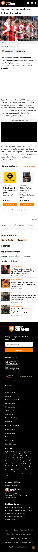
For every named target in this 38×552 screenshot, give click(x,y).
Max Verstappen (10, 392)
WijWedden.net (20, 513)
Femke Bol (8, 396)
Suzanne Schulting (11, 418)
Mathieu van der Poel (12, 400)
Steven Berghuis (8, 240)
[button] (35, 3)
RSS (19, 538)
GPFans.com (18, 510)
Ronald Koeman (10, 429)
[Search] (28, 3)
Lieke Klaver (9, 421)
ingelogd (11, 256)
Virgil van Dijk (9, 440)
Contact (16, 530)
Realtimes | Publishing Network (19, 547)
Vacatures (23, 530)
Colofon (13, 538)
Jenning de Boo (10, 410)
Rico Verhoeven (10, 403)
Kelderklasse (9, 516)
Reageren (20, 225)
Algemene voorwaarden (23, 534)
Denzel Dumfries (10, 444)
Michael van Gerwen (11, 407)
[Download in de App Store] (11, 362)
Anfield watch (18, 516)
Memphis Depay (10, 433)
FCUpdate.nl (9, 510)
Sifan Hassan (9, 414)
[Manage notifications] (33, 547)
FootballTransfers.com (24, 507)
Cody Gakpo (9, 437)
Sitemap (24, 538)
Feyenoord (22, 240)
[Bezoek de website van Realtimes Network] (12, 490)
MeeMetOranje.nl (10, 519)
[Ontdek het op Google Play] (12, 368)
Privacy (30, 530)
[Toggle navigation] (32, 3)
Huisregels (10, 534)
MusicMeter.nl (9, 513)
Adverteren (8, 530)
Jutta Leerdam (9, 389)
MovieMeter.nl (27, 510)
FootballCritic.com (10, 507)
